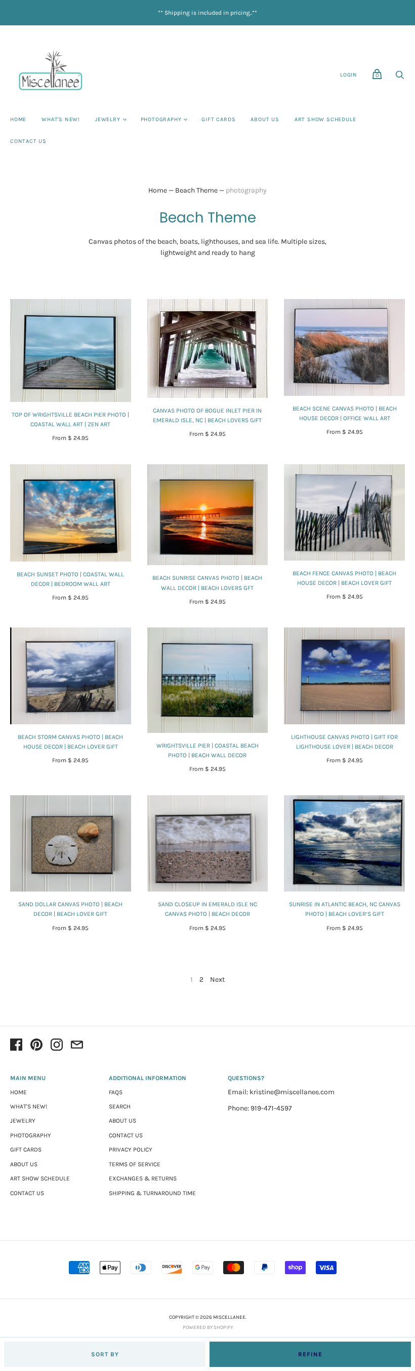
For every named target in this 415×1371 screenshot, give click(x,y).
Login (348, 74)
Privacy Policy (130, 1149)
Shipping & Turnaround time (152, 1193)
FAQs (115, 1092)
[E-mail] (77, 1046)
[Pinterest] (36, 1046)
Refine (310, 1354)
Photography (161, 119)
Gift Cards (218, 119)
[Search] (400, 77)
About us (265, 119)
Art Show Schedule (325, 119)
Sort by (105, 1354)
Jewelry (107, 119)
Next (217, 979)
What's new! (61, 119)
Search (120, 1106)
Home (18, 119)
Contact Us (28, 141)
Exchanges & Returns (143, 1178)
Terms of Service (134, 1164)
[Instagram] (57, 1046)
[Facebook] (16, 1046)
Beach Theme (196, 190)
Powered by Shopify (208, 1327)
